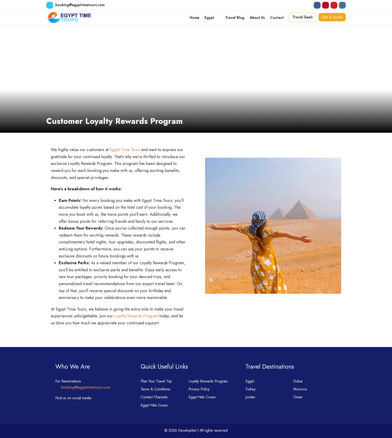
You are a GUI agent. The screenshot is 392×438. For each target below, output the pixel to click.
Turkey (250, 389)
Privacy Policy (199, 389)
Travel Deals (302, 17)
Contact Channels (154, 397)
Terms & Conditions (155, 389)
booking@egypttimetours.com (80, 4)
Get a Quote (332, 17)
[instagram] (342, 5)
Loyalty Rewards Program (136, 316)
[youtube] (334, 5)
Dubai (297, 381)
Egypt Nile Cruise (202, 397)
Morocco (300, 389)
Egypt (209, 17)
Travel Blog (234, 17)
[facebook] (317, 5)
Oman (297, 397)
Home (194, 17)
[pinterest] (325, 5)
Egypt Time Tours (125, 150)
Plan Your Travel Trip (156, 381)
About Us (257, 17)
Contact (277, 17)
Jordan (250, 397)
